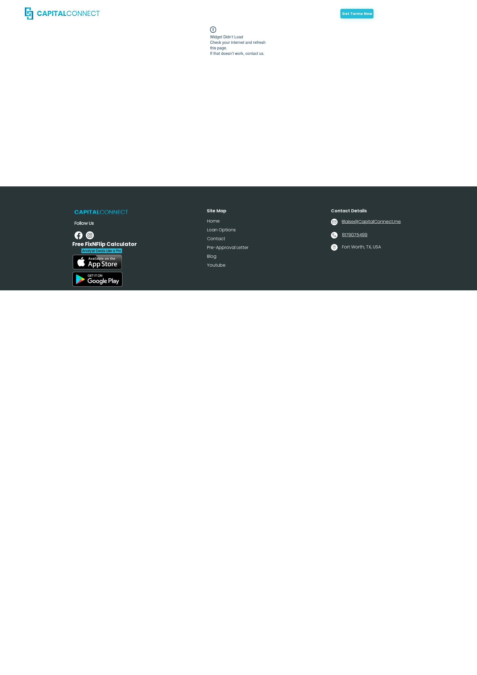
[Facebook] (79, 235)
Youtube (216, 265)
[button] (236, 15)
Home (213, 221)
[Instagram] (90, 235)
